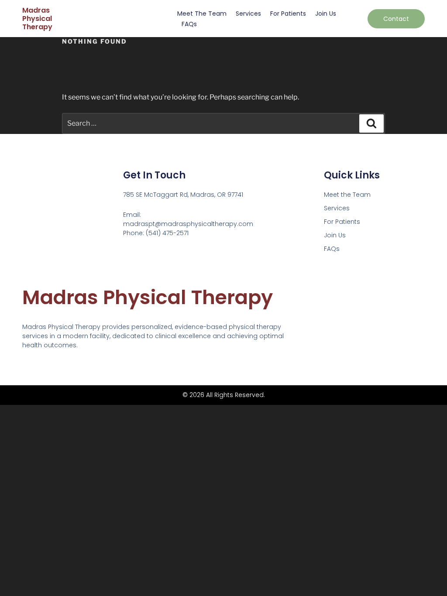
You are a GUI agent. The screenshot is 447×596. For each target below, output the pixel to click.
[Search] (371, 123)
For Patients (288, 13)
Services (248, 13)
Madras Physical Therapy (37, 18)
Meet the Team (202, 13)
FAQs (189, 24)
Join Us (325, 13)
